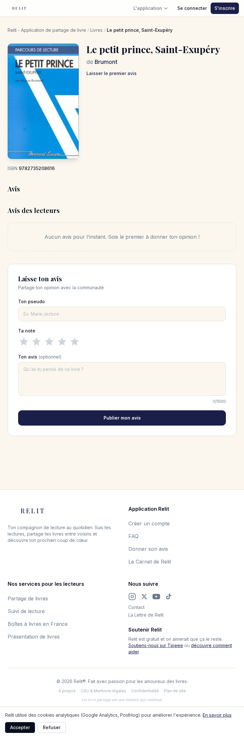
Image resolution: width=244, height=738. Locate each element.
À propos (67, 690)
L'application (147, 8)
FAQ (133, 536)
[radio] (24, 341)
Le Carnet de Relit (149, 561)
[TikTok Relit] (169, 597)
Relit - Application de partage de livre (47, 30)
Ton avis (40, 356)
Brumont (106, 61)
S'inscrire (224, 8)
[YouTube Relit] (156, 596)
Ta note (26, 330)
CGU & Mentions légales (103, 690)
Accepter (20, 727)
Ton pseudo (31, 301)
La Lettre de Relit (146, 615)
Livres (96, 30)
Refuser (51, 727)
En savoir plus (217, 715)
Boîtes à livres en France (38, 624)
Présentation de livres (34, 636)
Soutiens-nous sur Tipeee (155, 645)
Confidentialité (145, 690)
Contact (136, 607)
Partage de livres (28, 598)
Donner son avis (148, 549)
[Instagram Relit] (132, 596)
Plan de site (175, 690)
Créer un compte (149, 523)
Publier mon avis (122, 417)
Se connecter (192, 8)
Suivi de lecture (26, 611)
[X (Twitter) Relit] (144, 596)
